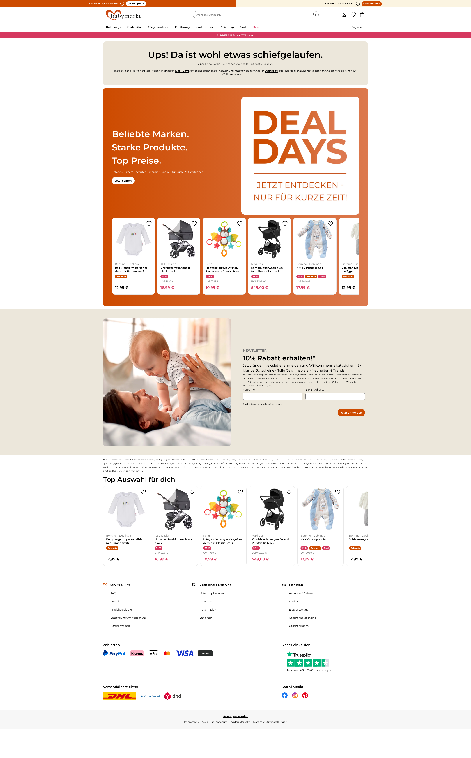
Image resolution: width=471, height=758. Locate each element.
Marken (294, 601)
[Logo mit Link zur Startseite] (123, 15)
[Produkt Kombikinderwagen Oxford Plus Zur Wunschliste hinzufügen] (285, 223)
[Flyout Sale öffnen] (260, 27)
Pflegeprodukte (158, 27)
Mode (243, 27)
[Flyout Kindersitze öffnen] (143, 27)
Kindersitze (134, 27)
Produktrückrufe (121, 609)
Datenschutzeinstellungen (270, 722)
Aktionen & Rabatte (301, 593)
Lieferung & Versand (212, 593)
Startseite (271, 70)
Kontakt (115, 601)
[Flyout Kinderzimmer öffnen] (216, 27)
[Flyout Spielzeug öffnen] (235, 27)
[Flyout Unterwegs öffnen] (122, 27)
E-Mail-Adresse (314, 389)
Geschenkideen (299, 625)
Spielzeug (227, 27)
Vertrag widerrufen (235, 716)
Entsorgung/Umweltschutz (128, 617)
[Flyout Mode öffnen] (248, 27)
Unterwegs (113, 27)
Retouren (206, 601)
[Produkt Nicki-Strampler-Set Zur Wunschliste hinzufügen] (330, 223)
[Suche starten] (314, 14)
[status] (253, 15)
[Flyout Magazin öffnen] (363, 27)
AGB (205, 722)
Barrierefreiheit (120, 625)
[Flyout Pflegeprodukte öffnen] (170, 27)
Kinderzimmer (205, 27)
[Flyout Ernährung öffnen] (191, 27)
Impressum (191, 722)
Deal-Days (182, 70)
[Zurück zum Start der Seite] (459, 731)
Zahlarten (206, 617)
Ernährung (182, 27)
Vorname (249, 389)
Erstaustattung (299, 609)
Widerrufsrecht (240, 722)
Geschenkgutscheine (302, 617)
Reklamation (208, 609)
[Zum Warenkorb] (362, 15)
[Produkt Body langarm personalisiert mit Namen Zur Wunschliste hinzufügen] (149, 223)
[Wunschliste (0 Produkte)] (353, 15)
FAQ (113, 593)
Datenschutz (219, 722)
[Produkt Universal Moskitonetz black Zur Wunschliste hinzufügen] (194, 223)
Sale (256, 27)
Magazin (356, 27)
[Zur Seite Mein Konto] (344, 15)
